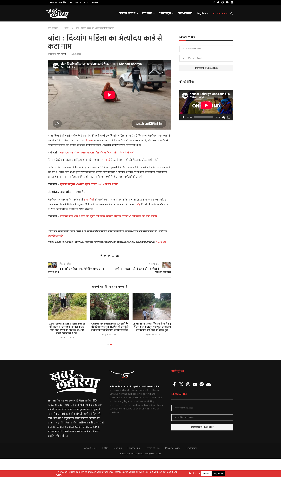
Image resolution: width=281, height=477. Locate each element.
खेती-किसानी (185, 13)
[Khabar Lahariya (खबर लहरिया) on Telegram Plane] (201, 384)
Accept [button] (206, 473)
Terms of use (152, 448)
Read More (194, 473)
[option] (67, 316)
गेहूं (139, 204)
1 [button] (108, 344)
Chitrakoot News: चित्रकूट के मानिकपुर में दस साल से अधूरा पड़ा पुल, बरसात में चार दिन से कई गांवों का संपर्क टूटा (152, 327)
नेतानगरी (147, 13)
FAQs (105, 448)
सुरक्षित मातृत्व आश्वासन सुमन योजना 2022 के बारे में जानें (89, 184)
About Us (89, 448)
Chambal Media (57, 2)
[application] (206, 105)
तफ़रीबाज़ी (165, 13)
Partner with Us (79, 2)
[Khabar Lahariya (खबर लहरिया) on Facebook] (174, 384)
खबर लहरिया (53, 28)
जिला (66, 28)
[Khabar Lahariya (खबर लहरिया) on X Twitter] (181, 384)
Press (95, 2)
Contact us (133, 448)
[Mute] (223, 117)
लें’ (60, 236)
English (202, 13)
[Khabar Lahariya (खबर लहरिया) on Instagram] (188, 384)
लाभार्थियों (89, 200)
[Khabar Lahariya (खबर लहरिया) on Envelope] (208, 384)
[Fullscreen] (229, 117)
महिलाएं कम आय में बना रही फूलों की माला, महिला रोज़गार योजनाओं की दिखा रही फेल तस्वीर (108, 216)
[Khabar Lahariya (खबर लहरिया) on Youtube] (195, 384)
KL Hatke (219, 13)
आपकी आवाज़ (127, 13)
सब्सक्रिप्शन (53, 236)
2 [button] (111, 344)
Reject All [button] (218, 473)
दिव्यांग (90, 140)
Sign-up (118, 448)
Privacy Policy (172, 448)
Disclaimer (191, 448)
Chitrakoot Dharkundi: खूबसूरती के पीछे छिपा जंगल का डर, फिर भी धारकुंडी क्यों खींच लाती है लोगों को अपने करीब (109, 327)
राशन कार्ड (105, 160)
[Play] (183, 117)
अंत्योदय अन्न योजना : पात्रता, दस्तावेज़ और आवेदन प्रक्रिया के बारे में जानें (97, 153)
